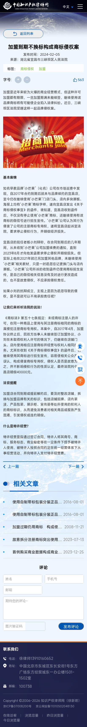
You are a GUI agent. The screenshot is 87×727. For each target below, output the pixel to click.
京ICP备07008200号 (17, 706)
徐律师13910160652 (36, 658)
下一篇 (73, 466)
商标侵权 (27, 69)
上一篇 (13, 466)
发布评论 (71, 627)
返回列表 (26, 33)
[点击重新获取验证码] (37, 626)
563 (81, 79)
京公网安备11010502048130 (55, 706)
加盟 (42, 69)
